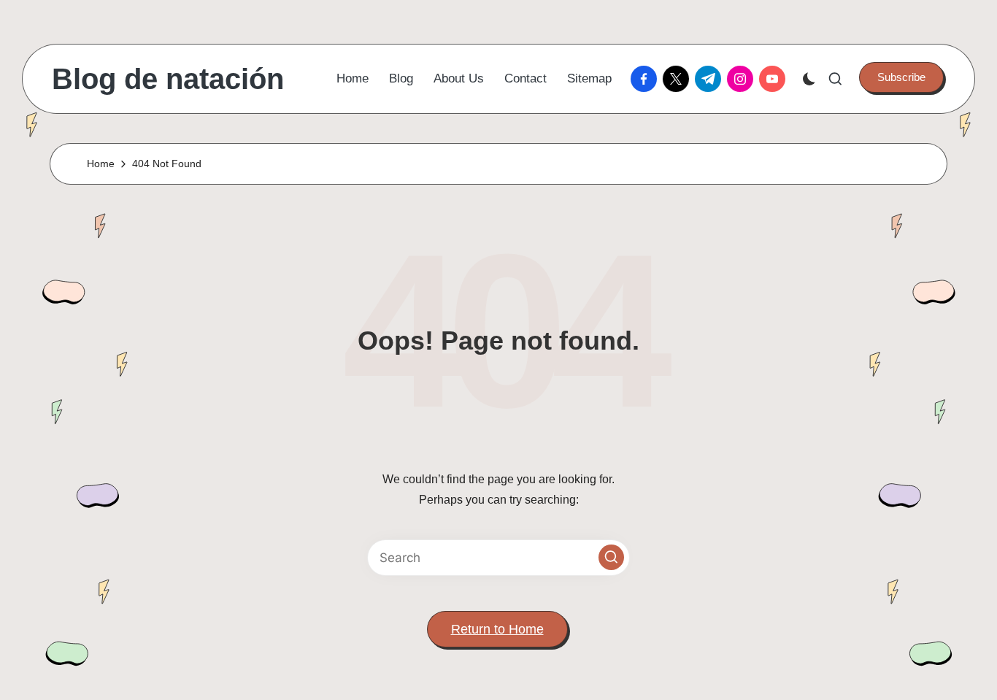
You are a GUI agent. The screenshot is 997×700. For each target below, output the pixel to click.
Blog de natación (168, 79)
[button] (901, 77)
